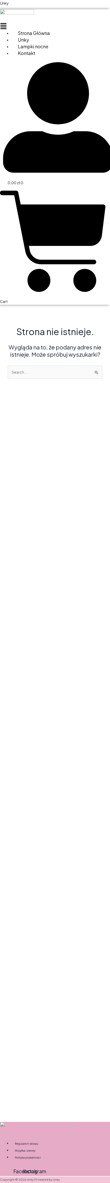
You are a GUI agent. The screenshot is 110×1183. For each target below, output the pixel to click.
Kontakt (26, 53)
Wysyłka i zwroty (25, 1150)
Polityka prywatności (28, 1157)
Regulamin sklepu (26, 1143)
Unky (4, 3)
